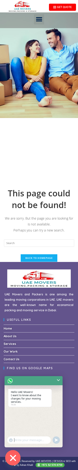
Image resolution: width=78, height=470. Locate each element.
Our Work (11, 351)
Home (8, 328)
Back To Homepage (39, 258)
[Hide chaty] (12, 457)
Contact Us (11, 359)
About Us (10, 336)
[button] (39, 19)
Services (10, 344)
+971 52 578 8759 (51, 464)
